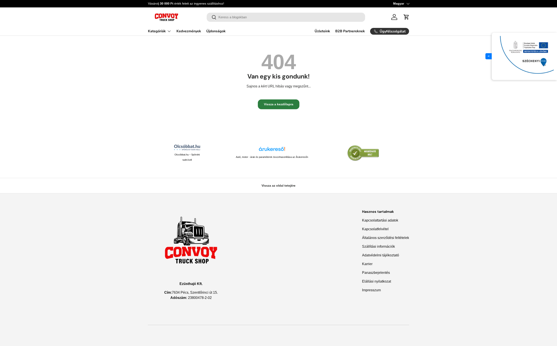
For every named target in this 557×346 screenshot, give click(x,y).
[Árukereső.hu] (272, 150)
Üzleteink (322, 31)
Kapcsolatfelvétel (375, 229)
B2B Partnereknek (350, 31)
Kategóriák (157, 31)
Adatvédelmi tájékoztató (380, 255)
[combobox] (286, 17)
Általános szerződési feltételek (385, 238)
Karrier (367, 264)
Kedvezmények (188, 31)
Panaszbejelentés (376, 272)
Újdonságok (216, 31)
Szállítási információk (378, 246)
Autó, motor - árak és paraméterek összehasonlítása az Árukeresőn (272, 157)
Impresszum (371, 290)
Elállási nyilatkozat (376, 281)
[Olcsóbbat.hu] (187, 147)
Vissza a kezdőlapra (278, 104)
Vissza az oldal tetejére (278, 185)
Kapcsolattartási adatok (380, 220)
